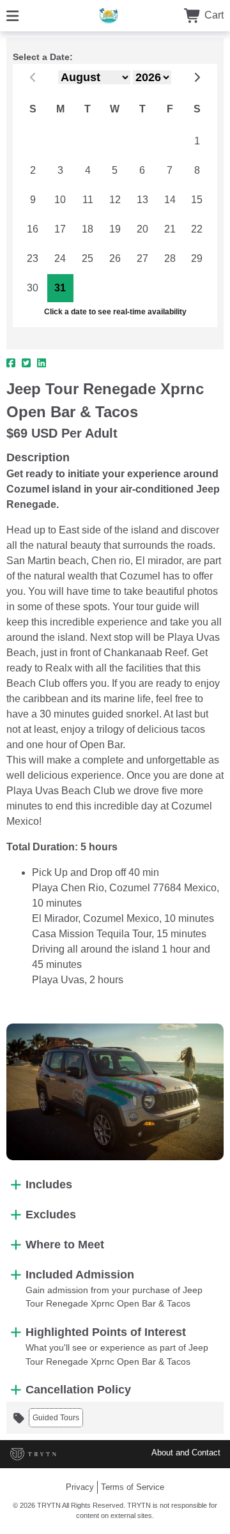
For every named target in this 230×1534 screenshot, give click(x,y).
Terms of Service (132, 1487)
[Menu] (12, 15)
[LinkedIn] (41, 363)
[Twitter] (26, 363)
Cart (213, 15)
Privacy (80, 1487)
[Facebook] (10, 363)
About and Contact (185, 1452)
